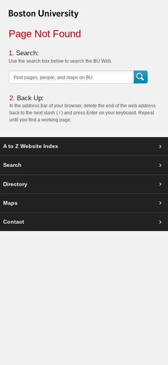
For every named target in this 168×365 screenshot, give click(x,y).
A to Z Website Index (30, 146)
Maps (10, 203)
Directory (15, 184)
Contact (13, 222)
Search (141, 77)
